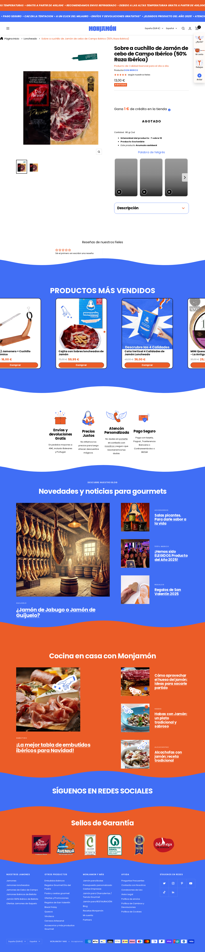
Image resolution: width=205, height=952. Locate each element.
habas (158, 708)
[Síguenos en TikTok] (164, 892)
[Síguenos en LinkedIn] (173, 892)
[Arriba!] (199, 75)
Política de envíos (130, 898)
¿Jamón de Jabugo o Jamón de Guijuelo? (55, 612)
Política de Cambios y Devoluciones (132, 905)
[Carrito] (197, 28)
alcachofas (162, 747)
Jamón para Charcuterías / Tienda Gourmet (97, 895)
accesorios (161, 510)
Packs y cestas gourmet (57, 893)
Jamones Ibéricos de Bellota (21, 894)
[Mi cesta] (199, 50)
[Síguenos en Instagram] (173, 883)
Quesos (49, 911)
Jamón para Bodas (93, 880)
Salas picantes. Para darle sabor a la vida (170, 519)
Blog (85, 906)
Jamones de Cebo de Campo (22, 889)
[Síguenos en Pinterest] (181, 883)
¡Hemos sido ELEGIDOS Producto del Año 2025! (171, 555)
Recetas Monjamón (93, 910)
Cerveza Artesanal (54, 920)
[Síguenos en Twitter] (164, 883)
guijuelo (21, 603)
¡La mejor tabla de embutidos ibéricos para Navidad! (53, 747)
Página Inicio (12, 38)
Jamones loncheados (17, 885)
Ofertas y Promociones (57, 898)
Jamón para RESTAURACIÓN (97, 901)
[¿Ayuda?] (199, 37)
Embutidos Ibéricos (55, 880)
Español (170, 28)
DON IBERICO (131, 70)
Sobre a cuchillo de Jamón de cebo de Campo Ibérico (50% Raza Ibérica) (85, 38)
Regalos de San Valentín (57, 902)
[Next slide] (185, 177)
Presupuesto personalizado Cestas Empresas (97, 887)
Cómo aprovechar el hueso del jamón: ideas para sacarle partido (171, 681)
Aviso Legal (127, 894)
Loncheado (30, 38)
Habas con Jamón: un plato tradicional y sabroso (171, 720)
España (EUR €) (152, 28)
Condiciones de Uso (132, 889)
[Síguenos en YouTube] (190, 883)
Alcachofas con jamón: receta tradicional (168, 756)
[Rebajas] (199, 63)
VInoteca (49, 916)
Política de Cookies (131, 911)
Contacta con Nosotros (133, 885)
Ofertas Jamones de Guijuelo (21, 903)
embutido (21, 738)
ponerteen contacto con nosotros (116, 442)
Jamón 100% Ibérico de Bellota (22, 898)
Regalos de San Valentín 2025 (168, 591)
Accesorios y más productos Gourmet (59, 927)
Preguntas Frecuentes (132, 880)
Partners (87, 919)
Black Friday (51, 907)
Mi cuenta (88, 915)
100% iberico (162, 546)
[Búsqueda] (183, 28)
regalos (159, 584)
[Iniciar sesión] (190, 28)
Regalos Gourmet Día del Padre (58, 887)
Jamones (11, 880)
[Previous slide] (117, 177)
